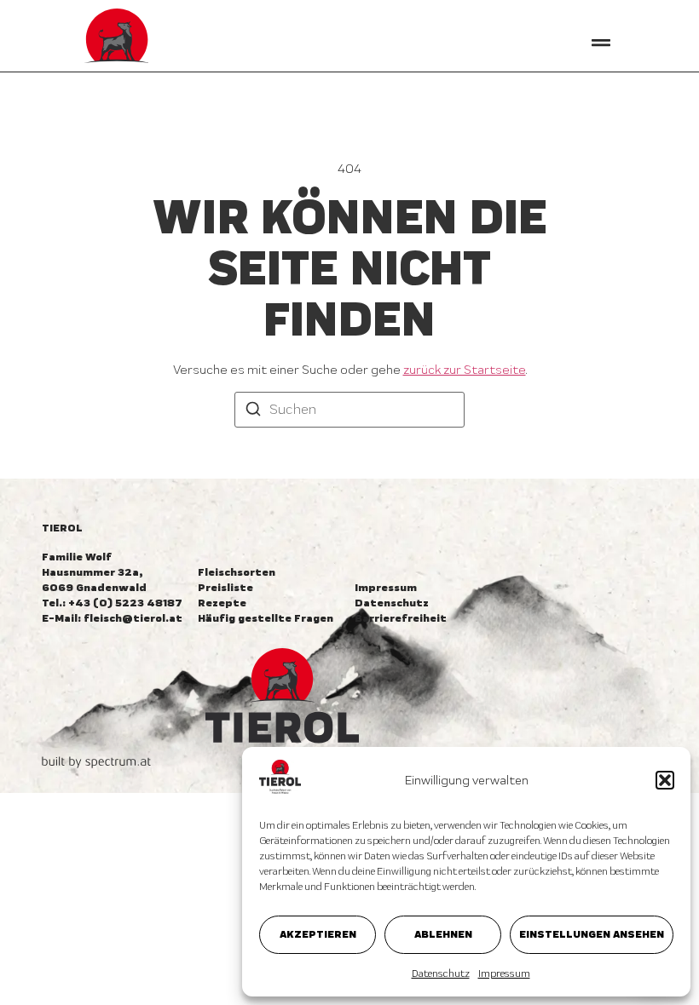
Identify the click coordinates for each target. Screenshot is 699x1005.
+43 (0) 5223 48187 (125, 602)
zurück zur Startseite (464, 369)
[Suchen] (253, 410)
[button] (664, 780)
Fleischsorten (236, 572)
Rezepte (222, 602)
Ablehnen (443, 934)
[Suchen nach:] (349, 410)
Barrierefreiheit (401, 618)
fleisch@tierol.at (133, 618)
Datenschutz (441, 973)
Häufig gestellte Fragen (265, 618)
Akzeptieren (318, 934)
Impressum (504, 973)
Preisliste (225, 587)
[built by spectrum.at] (96, 762)
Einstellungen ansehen (591, 934)
